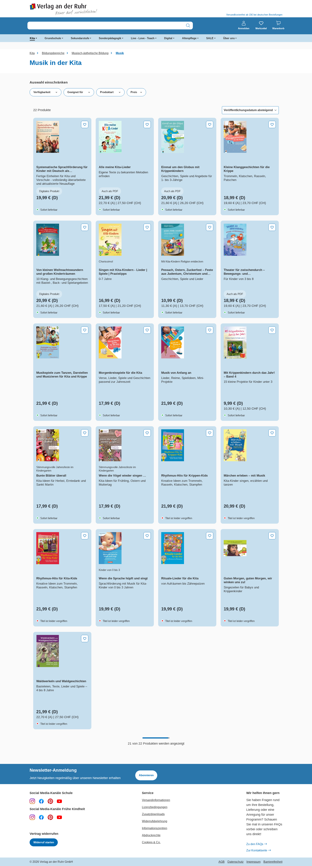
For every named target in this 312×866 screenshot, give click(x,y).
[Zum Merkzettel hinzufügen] (84, 124)
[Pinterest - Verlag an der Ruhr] (50, 801)
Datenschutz (236, 861)
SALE (209, 38)
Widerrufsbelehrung (154, 821)
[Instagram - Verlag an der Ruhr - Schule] (32, 801)
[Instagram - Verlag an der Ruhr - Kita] (32, 817)
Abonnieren (146, 775)
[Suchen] (188, 25)
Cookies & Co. (151, 842)
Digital (168, 38)
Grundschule (53, 38)
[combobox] (105, 25)
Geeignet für (75, 92)
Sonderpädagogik (110, 38)
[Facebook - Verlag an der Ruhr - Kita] (41, 817)
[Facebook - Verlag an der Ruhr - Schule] (41, 801)
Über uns (229, 38)
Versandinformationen (156, 800)
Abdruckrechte (151, 835)
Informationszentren (154, 828)
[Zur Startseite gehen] (91, 9)
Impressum (253, 861)
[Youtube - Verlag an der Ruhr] (59, 801)
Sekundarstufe (80, 38)
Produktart (107, 92)
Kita (32, 38)
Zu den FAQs (254, 844)
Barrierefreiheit (272, 861)
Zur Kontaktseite (256, 850)
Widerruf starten (43, 842)
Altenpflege (189, 38)
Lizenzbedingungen (154, 807)
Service (147, 793)
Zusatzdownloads (153, 814)
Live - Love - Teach (142, 38)
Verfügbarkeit (41, 92)
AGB (221, 861)
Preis (134, 92)
